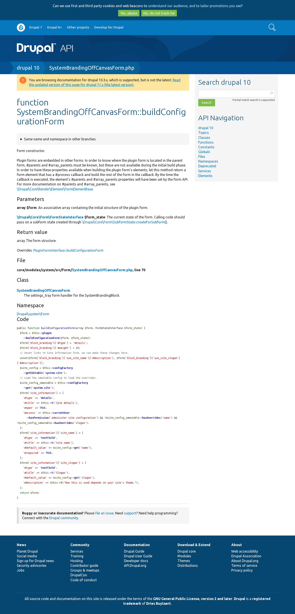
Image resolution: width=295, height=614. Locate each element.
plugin (47, 333)
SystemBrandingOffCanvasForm (43, 290)
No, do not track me (159, 13)
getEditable (34, 372)
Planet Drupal (27, 551)
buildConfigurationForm (42, 338)
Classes (204, 137)
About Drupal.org (244, 561)
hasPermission (39, 417)
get (28, 387)
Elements (205, 176)
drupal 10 (28, 68)
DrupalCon (78, 575)
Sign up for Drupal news (35, 561)
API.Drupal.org (135, 565)
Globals (204, 152)
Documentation (137, 545)
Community (79, 545)
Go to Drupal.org (21, 27)
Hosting (76, 561)
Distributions (188, 565)
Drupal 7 (35, 27)
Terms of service (244, 565)
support (130, 513)
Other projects (78, 27)
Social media (27, 556)
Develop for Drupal (109, 27)
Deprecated (207, 166)
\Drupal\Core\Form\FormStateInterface (50, 217)
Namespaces (208, 161)
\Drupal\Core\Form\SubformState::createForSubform (123, 222)
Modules (184, 556)
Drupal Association (246, 556)
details (46, 397)
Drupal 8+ (54, 27)
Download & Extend (194, 545)
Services (204, 171)
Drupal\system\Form (33, 314)
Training (76, 556)
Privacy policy (242, 570)
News (21, 545)
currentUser (61, 412)
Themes (184, 561)
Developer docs (136, 561)
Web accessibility (244, 551)
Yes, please (128, 13)
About (236, 545)
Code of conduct (83, 580)
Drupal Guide (134, 551)
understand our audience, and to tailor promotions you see (194, 6)
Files (201, 156)
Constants (206, 147)
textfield (48, 437)
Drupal (239, 599)
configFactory (63, 368)
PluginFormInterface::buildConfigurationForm (68, 250)
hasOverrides (151, 417)
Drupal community (63, 518)
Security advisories (31, 565)
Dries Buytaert (158, 603)
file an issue (104, 513)
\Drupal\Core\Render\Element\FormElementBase (55, 189)
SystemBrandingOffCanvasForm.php (91, 68)
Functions (206, 142)
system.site (54, 372)
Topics (203, 133)
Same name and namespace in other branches (60, 139)
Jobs (20, 570)
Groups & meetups (84, 570)
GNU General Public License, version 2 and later (192, 599)
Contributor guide (84, 565)
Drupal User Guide (138, 556)
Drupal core (187, 551)
